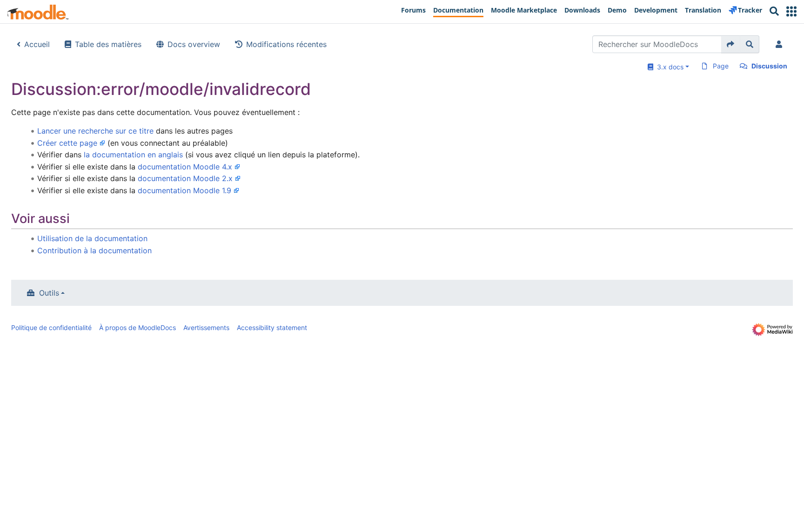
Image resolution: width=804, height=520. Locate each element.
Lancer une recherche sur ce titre (95, 130)
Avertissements (206, 327)
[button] (791, 11)
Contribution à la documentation (94, 250)
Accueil (37, 44)
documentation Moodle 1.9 (184, 190)
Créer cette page (67, 143)
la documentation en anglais (133, 154)
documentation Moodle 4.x (185, 166)
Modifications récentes (286, 44)
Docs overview (194, 44)
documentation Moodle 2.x (185, 178)
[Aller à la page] (730, 44)
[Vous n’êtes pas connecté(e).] (780, 44)
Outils (49, 292)
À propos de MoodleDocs (137, 327)
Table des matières (108, 44)
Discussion (769, 66)
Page (721, 66)
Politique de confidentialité (51, 327)
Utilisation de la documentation (92, 238)
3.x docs (668, 67)
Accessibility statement (272, 327)
